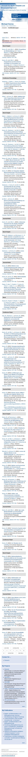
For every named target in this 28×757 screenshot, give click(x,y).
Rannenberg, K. (16, 241)
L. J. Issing (17, 468)
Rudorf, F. (10, 300)
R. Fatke (18, 51)
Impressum (4, 750)
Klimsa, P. (10, 431)
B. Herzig (16, 561)
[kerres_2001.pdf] (17, 625)
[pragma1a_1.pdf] (20, 73)
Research (6, 660)
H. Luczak (12, 254)
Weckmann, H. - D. (20, 235)
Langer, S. (14, 302)
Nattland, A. (10, 116)
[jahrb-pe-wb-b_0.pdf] (17, 448)
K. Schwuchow (21, 442)
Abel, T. (9, 284)
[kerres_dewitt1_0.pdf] (20, 519)
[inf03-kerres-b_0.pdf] (17, 248)
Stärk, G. (23, 468)
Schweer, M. (18, 332)
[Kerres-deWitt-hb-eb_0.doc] (17, 370)
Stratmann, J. (5, 81)
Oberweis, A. (7, 241)
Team (7, 25)
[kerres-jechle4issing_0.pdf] (17, 436)
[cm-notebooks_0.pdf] (17, 196)
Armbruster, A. (13, 484)
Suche (6, 32)
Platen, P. (4, 284)
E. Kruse (7, 174)
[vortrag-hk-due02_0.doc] (17, 549)
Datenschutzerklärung (9, 751)
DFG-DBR (7, 682)
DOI (3, 73)
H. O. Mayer (14, 65)
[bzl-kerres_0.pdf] (17, 281)
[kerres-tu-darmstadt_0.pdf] (17, 476)
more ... (24, 706)
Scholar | (4, 57)
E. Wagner (20, 635)
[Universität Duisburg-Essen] (19, 17)
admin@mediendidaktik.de (8, 755)
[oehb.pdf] (17, 354)
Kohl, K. (11, 122)
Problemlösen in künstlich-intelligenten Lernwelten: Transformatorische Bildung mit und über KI (14, 738)
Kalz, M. (10, 135)
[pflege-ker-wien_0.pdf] (17, 462)
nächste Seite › (11, 653)
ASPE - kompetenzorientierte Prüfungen (14, 688)
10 (23, 650)
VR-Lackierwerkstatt (9, 700)
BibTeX (18, 37)
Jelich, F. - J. (20, 363)
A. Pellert (22, 349)
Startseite (3, 25)
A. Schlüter (15, 377)
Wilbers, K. (14, 498)
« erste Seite (6, 648)
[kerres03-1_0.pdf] (17, 274)
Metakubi (6, 669)
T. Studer (6, 484)
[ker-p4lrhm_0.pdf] (17, 425)
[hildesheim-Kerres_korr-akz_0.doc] (17, 643)
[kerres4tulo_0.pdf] (17, 571)
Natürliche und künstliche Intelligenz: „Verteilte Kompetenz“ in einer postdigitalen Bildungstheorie (13, 733)
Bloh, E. (12, 422)
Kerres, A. (22, 454)
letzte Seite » (20, 653)
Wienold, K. (5, 451)
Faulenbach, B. (12, 363)
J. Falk (16, 454)
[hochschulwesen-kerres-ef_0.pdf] (17, 607)
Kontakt (22, 751)
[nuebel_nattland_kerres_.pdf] (17, 127)
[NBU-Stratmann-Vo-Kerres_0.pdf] (17, 141)
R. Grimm (18, 205)
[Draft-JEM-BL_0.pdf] (17, 228)
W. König (18, 240)
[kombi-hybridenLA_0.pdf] (17, 503)
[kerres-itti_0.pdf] (17, 410)
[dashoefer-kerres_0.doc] (17, 490)
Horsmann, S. (12, 479)
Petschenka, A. (13, 417)
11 (3, 653)
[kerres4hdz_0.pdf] (17, 182)
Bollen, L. (11, 81)
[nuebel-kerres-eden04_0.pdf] (17, 109)
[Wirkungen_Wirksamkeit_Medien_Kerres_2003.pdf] (17, 385)
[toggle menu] (26, 1)
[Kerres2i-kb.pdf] (17, 536)
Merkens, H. (7, 52)
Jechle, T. (11, 428)
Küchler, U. (13, 174)
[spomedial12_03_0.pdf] (17, 294)
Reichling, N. (7, 365)
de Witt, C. (11, 49)
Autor (3, 37)
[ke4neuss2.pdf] (17, 343)
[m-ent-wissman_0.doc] (17, 618)
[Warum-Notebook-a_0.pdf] (17, 168)
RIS (25, 37)
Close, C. (6, 286)
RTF (22, 37)
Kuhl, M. (19, 174)
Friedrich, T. (15, 284)
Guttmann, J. (7, 443)
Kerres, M (4, 171)
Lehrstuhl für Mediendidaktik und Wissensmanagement (13, 8)
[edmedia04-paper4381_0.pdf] (17, 89)
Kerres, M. (4, 49)
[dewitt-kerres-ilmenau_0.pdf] (17, 215)
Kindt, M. (6, 637)
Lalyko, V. (11, 286)
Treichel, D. (21, 65)
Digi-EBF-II (7, 677)
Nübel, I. (4, 96)
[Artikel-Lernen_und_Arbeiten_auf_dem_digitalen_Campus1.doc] (17, 259)
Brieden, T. (16, 300)
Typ (7, 37)
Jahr (3, 39)
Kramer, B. (4, 300)
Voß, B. (18, 130)
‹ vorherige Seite (15, 648)
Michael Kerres (12, 25)
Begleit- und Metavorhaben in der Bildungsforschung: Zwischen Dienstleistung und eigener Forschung (14, 715)
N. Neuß (19, 337)
